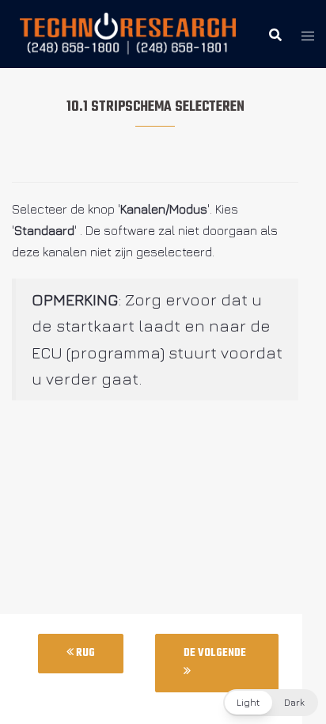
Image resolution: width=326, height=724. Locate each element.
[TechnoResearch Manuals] (128, 32)
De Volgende (215, 653)
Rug (84, 653)
